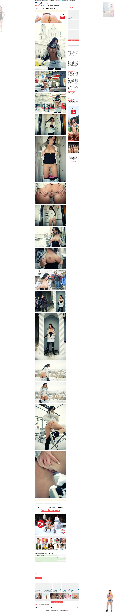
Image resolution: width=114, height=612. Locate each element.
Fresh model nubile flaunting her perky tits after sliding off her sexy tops (73, 71)
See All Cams (73, 40)
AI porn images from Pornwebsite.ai (73, 42)
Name (36, 573)
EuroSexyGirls (43, 3)
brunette (42, 503)
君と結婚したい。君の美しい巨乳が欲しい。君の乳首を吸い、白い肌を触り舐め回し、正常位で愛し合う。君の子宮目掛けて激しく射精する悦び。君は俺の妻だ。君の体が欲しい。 (73, 94)
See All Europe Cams (57, 602)
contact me (66, 610)
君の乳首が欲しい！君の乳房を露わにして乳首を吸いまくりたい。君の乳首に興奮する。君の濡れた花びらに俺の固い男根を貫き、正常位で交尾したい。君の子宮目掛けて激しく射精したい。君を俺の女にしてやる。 (73, 52)
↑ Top (78, 607)
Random (56, 5)
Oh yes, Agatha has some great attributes (73, 101)
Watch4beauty (50, 510)
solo (59, 503)
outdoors (49, 503)
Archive (45, 5)
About (60, 5)
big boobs (37, 503)
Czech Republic (46, 503)
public (51, 503)
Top (48, 5)
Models (52, 5)
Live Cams (37, 5)
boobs (40, 503)
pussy (53, 503)
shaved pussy (56, 503)
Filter (42, 5)
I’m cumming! (73, 161)
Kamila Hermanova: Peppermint (72, 91)
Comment (36, 565)
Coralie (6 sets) (41, 10)
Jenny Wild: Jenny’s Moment (71, 57)
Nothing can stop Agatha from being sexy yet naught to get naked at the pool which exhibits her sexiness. (73, 99)
